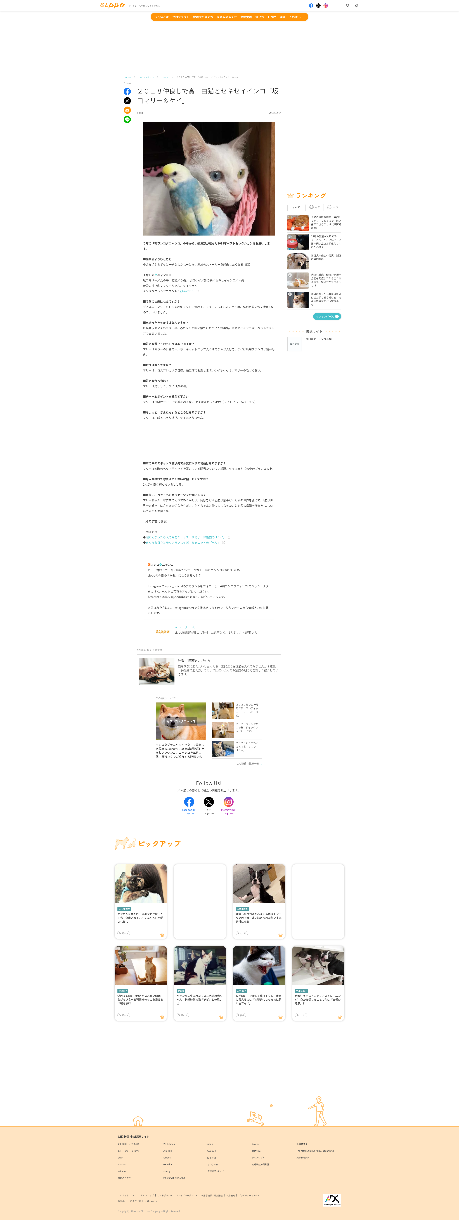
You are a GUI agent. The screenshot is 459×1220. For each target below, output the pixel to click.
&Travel (135, 1150)
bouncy (166, 1171)
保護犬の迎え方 (203, 17)
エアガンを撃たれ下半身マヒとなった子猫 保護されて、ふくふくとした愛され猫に (140, 917)
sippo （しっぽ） (186, 627)
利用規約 (230, 1195)
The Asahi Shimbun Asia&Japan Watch (316, 1150)
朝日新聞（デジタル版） (130, 1143)
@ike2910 (187, 291)
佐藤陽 (181, 990)
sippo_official (174, 586)
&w (126, 1150)
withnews (122, 1171)
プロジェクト (181, 17)
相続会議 (256, 1150)
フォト (165, 77)
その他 (293, 17)
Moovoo (122, 1164)
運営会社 (122, 1201)
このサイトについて (127, 1195)
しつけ (272, 17)
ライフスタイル (146, 77)
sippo (210, 1143)
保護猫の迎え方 (227, 17)
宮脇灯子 (123, 990)
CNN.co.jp (167, 1150)
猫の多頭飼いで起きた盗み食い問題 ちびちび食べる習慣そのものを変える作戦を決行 (140, 999)
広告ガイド (135, 1201)
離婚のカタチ (124, 1177)
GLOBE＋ (211, 1150)
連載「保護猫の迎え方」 (196, 660)
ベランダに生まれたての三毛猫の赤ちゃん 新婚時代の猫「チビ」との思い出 (199, 999)
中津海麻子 (242, 909)
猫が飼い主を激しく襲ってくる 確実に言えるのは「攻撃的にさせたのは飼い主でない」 (258, 999)
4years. (255, 1143)
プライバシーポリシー (187, 1195)
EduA (120, 1157)
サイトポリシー (164, 1195)
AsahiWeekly (303, 1157)
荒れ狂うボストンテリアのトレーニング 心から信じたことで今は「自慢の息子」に (318, 999)
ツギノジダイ (258, 1157)
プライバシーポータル (249, 1195)
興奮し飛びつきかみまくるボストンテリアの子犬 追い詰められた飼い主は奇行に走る (258, 917)
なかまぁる (212, 1164)
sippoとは (162, 17)
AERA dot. (167, 1164)
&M (119, 1150)
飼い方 (259, 17)
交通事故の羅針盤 (260, 1164)
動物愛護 (246, 17)
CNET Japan (169, 1143)
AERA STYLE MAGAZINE (174, 1177)
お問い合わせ (151, 1201)
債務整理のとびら (215, 1171)
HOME (128, 77)
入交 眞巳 (241, 990)
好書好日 (211, 1157)
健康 (282, 17)
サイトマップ (147, 1195)
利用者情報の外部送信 (212, 1195)
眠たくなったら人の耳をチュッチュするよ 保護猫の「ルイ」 (186, 537)
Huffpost (167, 1157)
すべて (296, 207)
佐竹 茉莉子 (124, 909)
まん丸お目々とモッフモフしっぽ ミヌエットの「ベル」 (183, 542)
